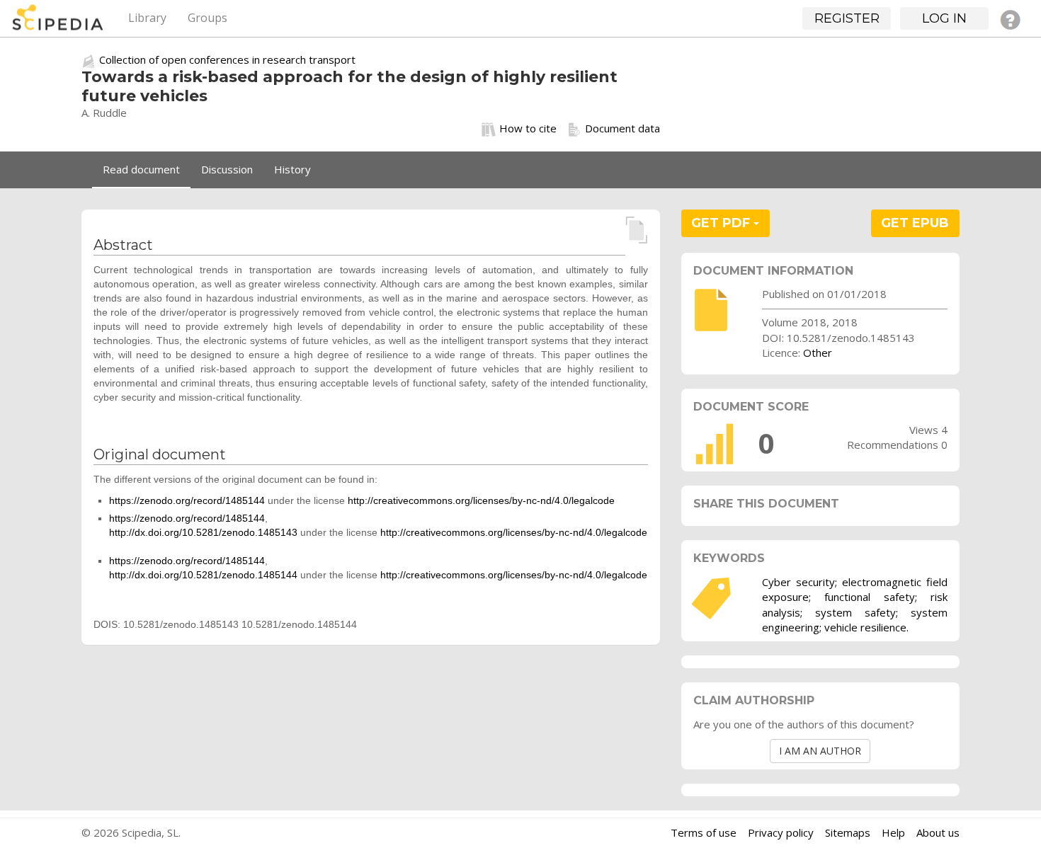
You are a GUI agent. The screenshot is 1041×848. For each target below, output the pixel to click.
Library (147, 17)
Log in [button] (944, 18)
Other (817, 352)
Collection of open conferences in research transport (227, 59)
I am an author (820, 750)
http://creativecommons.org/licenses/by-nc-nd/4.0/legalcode (481, 500)
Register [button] (847, 18)
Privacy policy (781, 832)
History (292, 169)
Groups (207, 17)
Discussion (227, 169)
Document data (622, 128)
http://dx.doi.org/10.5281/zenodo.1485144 (203, 574)
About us (938, 832)
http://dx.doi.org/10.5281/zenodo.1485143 (203, 532)
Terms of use (703, 832)
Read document (141, 169)
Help (893, 832)
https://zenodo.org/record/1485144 (187, 500)
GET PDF (722, 223)
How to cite (528, 128)
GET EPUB (915, 223)
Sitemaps (847, 832)
